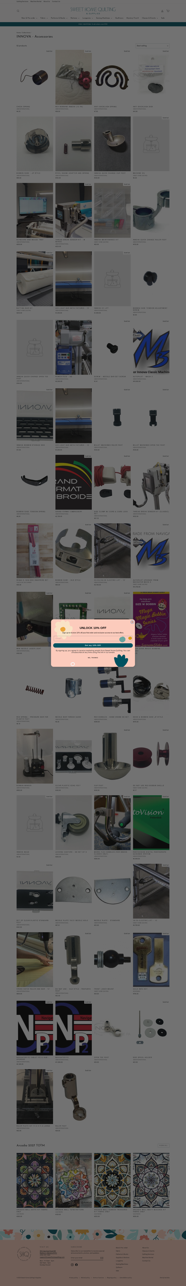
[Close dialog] (132, 622)
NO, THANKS (93, 657)
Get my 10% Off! (93, 645)
